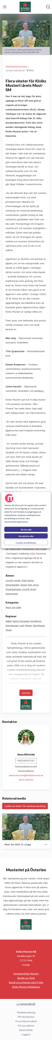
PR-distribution (26, 1016)
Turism (23, 584)
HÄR (32, 553)
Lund (21, 625)
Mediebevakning (26, 1012)
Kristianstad (12, 625)
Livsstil (26, 589)
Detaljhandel (12, 584)
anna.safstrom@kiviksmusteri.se (26, 775)
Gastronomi (12, 593)
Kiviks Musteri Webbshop (26, 986)
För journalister (26, 1025)
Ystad (9, 630)
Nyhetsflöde (26, 1029)
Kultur (30, 580)
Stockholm (35, 621)
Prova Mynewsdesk (26, 1021)
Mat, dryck (33, 584)
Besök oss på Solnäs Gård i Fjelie (26, 982)
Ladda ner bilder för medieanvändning (25, 806)
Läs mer (26, 692)
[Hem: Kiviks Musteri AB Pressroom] (25, 7)
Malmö (28, 625)
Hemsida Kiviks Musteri (26, 973)
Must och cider (13, 607)
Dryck (33, 589)
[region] (26, 520)
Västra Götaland (21, 621)
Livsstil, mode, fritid (16, 580)
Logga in (26, 1034)
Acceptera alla (26, 536)
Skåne (9, 621)
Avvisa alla (26, 529)
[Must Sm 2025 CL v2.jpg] (26, 827)
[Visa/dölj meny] (5, 7)
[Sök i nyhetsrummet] (48, 7)
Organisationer (13, 589)
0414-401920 (26, 779)
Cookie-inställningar (26, 542)
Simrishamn (39, 625)
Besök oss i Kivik (26, 978)
